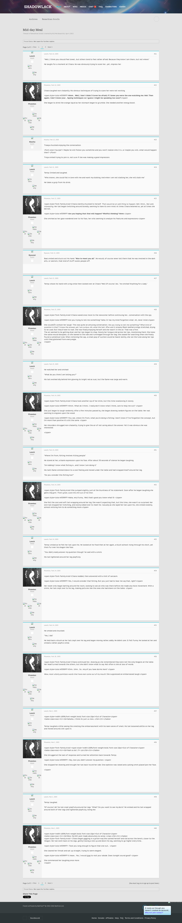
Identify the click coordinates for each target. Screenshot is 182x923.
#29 (155, 364)
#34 (155, 571)
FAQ (101, 6)
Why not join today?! (154, 912)
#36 (155, 656)
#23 (155, 140)
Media (83, 6)
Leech (32, 56)
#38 (155, 742)
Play (59, 6)
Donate (101, 918)
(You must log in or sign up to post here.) (144, 883)
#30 (155, 395)
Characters (111, 6)
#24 (155, 167)
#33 (155, 539)
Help (117, 918)
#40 (155, 828)
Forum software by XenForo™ (43, 906)
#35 (155, 625)
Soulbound (35, 918)
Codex (122, 6)
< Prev (34, 47)
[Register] (156, 7)
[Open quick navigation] (156, 19)
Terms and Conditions (134, 918)
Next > (50, 47)
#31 (155, 450)
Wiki (75, 6)
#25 (155, 198)
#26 (155, 253)
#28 (155, 309)
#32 (155, 485)
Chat (92, 6)
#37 (155, 711)
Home (94, 918)
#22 (155, 85)
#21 (155, 54)
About (67, 6)
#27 (155, 278)
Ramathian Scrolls (37, 33)
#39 (155, 797)
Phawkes (32, 104)
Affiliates (110, 918)
